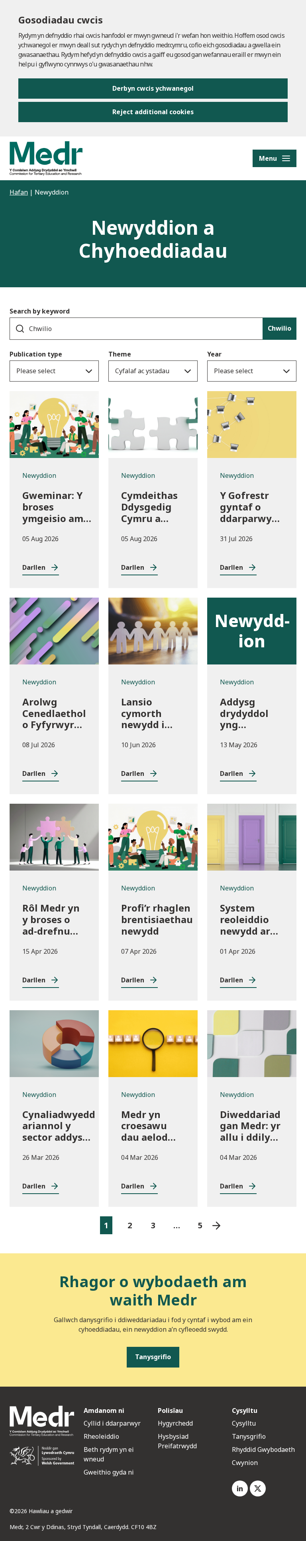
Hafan (19, 192)
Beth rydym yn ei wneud (109, 1454)
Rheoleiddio (102, 1436)
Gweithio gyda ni (109, 1472)
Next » (216, 1225)
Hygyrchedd (175, 1423)
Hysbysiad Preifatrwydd (177, 1441)
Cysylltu (244, 1423)
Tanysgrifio (249, 1436)
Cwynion (245, 1462)
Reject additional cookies (153, 111)
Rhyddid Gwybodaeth (263, 1449)
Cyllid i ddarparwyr (112, 1423)
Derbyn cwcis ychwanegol (153, 88)
